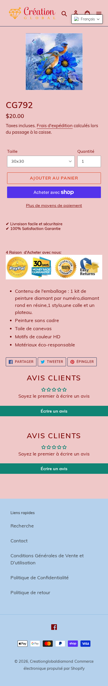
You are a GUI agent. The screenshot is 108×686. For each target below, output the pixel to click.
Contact (19, 541)
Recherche (22, 526)
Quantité (85, 151)
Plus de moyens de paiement (54, 205)
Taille (12, 151)
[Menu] (99, 13)
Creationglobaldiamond (51, 661)
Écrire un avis (54, 411)
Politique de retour (30, 592)
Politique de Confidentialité (39, 578)
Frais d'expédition (55, 125)
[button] (87, 19)
